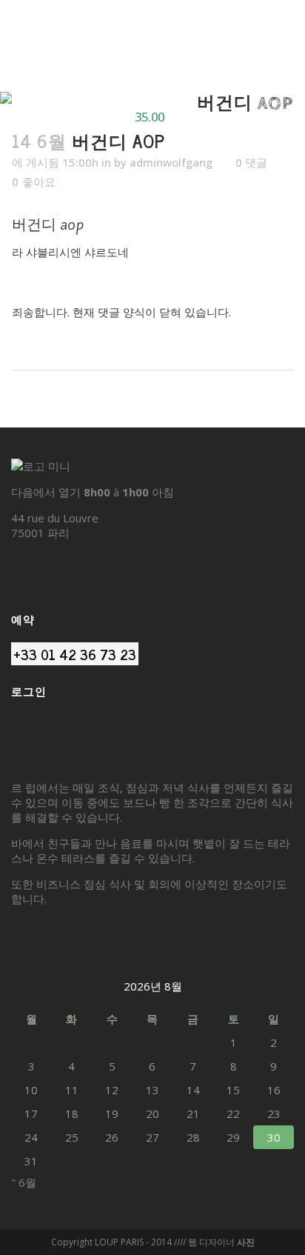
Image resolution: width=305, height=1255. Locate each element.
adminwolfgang (171, 162)
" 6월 (23, 1182)
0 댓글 (251, 162)
